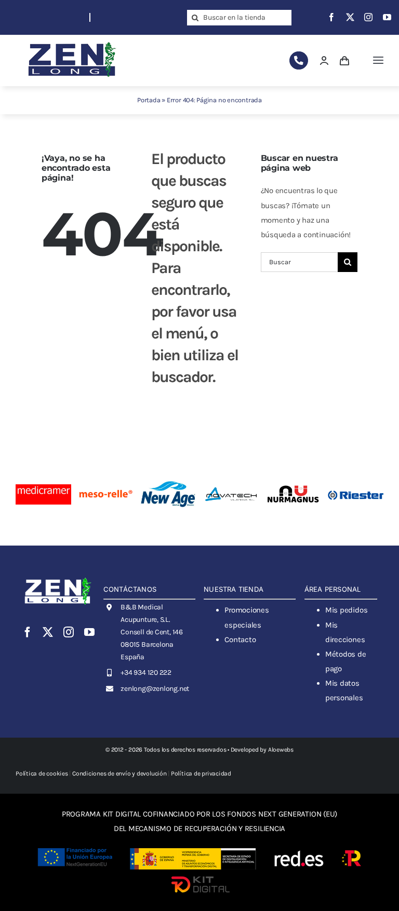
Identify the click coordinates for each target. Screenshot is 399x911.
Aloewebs (281, 749)
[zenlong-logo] (72, 41)
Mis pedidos (346, 610)
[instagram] (368, 17)
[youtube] (387, 17)
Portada (148, 100)
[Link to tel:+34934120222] (298, 60)
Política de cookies (42, 773)
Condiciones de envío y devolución (119, 773)
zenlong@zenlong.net (155, 688)
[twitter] (350, 17)
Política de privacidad (201, 773)
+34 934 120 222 (146, 672)
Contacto (240, 639)
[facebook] (331, 17)
